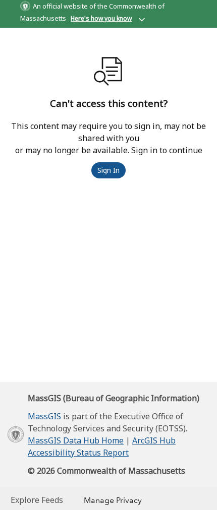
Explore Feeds (37, 499)
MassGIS (44, 416)
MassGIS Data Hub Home (76, 440)
